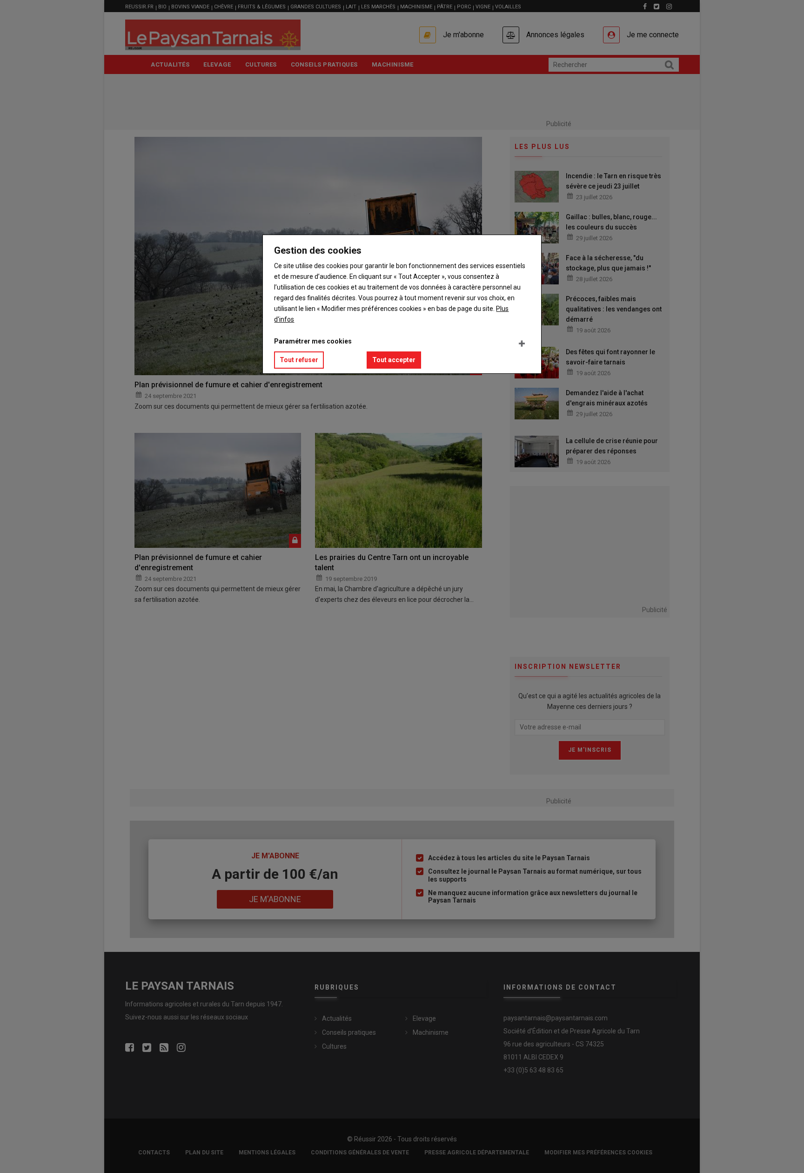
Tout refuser (299, 360)
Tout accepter (393, 360)
